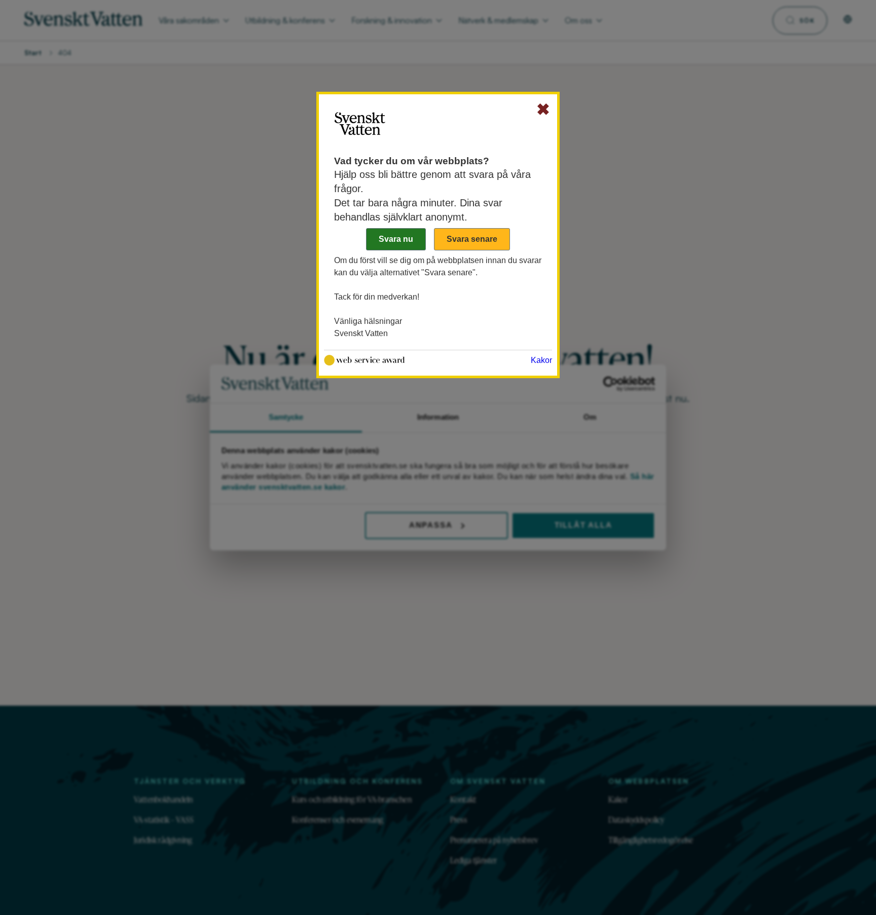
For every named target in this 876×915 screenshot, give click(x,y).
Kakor (541, 360)
